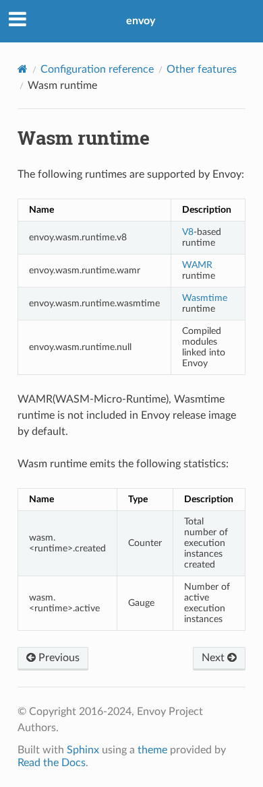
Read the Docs (52, 762)
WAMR (197, 265)
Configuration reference (97, 69)
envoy (140, 20)
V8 (188, 232)
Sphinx (83, 750)
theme (152, 750)
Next (214, 657)
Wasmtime (204, 298)
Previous (58, 657)
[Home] (23, 69)
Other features (202, 69)
